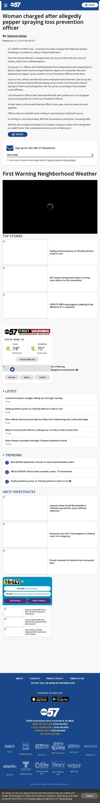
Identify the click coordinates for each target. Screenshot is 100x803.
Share (92, 5)
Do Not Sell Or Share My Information (53, 683)
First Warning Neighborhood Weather (63, 368)
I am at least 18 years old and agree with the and (42, 160)
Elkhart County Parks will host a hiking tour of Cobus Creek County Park (41, 430)
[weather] (8, 348)
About (19, 678)
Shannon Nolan (17, 36)
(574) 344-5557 (60, 724)
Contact (35, 678)
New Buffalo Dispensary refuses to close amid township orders (43, 462)
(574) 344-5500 (58, 730)
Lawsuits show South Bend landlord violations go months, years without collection (68, 508)
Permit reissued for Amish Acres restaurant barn (72, 561)
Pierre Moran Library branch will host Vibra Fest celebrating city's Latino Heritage (46, 419)
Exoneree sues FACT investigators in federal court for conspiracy (72, 535)
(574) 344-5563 (61, 727)
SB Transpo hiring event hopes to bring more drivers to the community (70, 279)
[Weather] (27, 334)
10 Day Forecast (27, 359)
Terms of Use (53, 160)
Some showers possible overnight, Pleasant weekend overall (36, 440)
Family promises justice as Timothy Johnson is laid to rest (72, 252)
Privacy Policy (70, 160)
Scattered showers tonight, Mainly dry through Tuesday (34, 398)
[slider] (39, 231)
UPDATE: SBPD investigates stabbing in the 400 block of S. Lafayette (71, 305)
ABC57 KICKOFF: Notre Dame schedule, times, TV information (41, 471)
